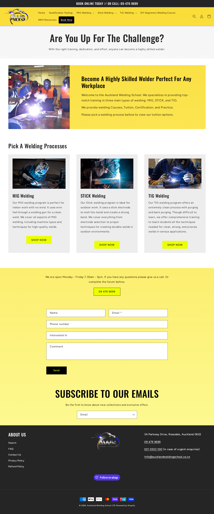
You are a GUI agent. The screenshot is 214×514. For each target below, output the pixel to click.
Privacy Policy (16, 460)
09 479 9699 (107, 291)
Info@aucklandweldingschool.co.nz (167, 456)
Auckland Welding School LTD (101, 505)
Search (12, 442)
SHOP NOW (39, 239)
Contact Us (14, 454)
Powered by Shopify (125, 505)
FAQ (11, 448)
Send (56, 370)
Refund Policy (16, 466)
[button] (85, 12)
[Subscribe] (133, 415)
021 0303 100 (153, 449)
